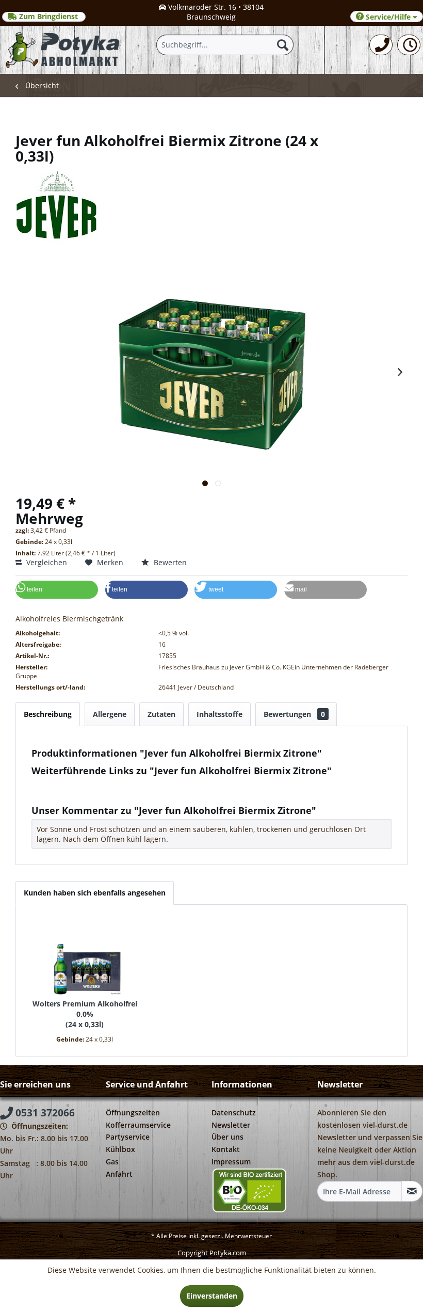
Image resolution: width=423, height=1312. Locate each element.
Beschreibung (48, 714)
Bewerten (169, 562)
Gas (112, 1161)
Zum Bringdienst (48, 16)
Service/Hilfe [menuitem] (388, 17)
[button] (56, 590)
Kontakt (226, 1149)
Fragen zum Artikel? (74, 784)
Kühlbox (120, 1149)
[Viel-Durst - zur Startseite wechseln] (63, 49)
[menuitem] (381, 45)
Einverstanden (211, 1296)
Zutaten (161, 714)
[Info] (408, 45)
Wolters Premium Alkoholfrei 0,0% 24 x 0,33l (84, 1014)
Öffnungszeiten (133, 1112)
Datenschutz (234, 1112)
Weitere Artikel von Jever (82, 794)
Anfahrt (119, 1174)
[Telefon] (381, 45)
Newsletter (231, 1125)
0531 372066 (44, 1112)
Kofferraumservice (138, 1125)
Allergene (109, 714)
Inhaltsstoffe (219, 714)
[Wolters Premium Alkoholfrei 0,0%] (84, 957)
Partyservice (128, 1137)
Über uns (227, 1137)
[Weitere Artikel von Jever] (211, 189)
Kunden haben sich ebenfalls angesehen (95, 893)
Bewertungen (294, 714)
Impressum (231, 1161)
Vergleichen (45, 562)
